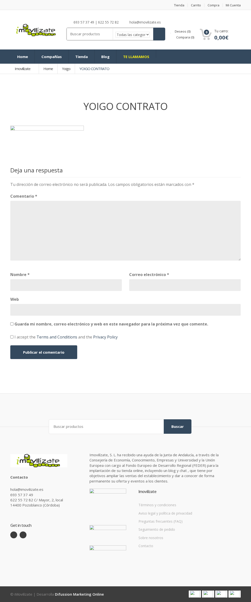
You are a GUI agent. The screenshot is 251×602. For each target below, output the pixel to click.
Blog (105, 56)
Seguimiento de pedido (156, 529)
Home (22, 56)
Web (14, 299)
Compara (185, 37)
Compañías (51, 56)
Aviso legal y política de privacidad (165, 513)
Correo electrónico (149, 274)
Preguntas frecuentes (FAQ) (160, 521)
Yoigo (66, 68)
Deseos (182, 31)
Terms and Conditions (57, 337)
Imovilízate (23, 68)
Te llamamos (136, 56)
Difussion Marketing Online (79, 594)
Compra (213, 5)
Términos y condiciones (157, 505)
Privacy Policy (105, 337)
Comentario (23, 196)
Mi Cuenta (233, 5)
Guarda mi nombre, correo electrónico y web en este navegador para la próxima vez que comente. (111, 324)
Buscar (177, 426)
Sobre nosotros (150, 537)
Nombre (20, 274)
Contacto (145, 545)
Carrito (196, 5)
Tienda (179, 5)
